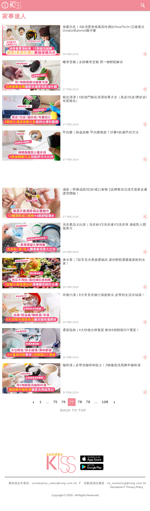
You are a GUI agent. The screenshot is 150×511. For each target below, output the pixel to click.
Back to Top (73, 410)
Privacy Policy (134, 487)
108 (105, 402)
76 (63, 402)
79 (88, 402)
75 (55, 402)
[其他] (145, 56)
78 (80, 402)
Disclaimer (116, 487)
